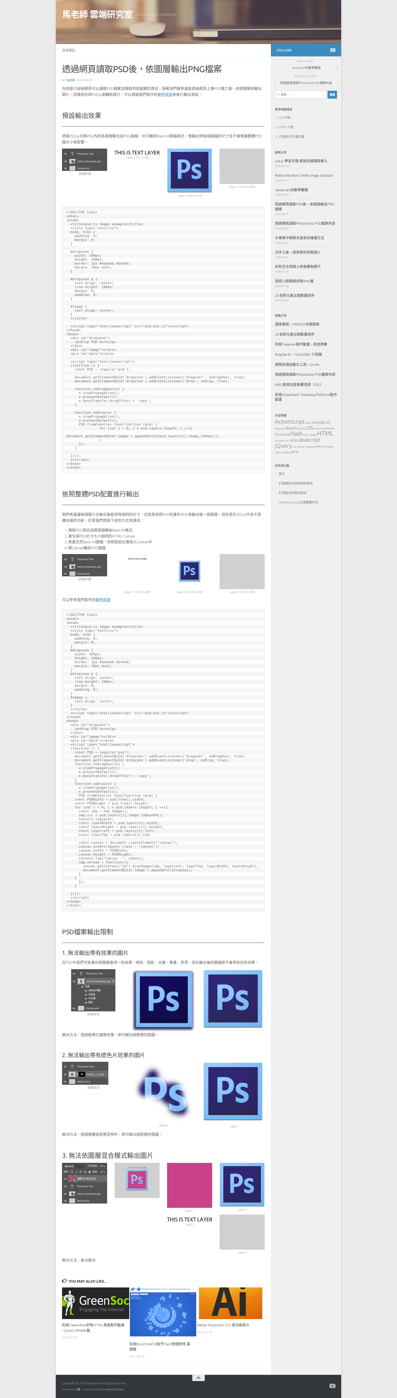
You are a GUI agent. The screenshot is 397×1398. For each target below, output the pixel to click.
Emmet (330, 428)
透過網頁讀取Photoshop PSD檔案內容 (305, 223)
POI (324, 447)
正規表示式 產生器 (291, 136)
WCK (295, 452)
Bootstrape (280, 428)
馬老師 (70, 80)
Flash (297, 434)
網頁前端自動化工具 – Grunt (297, 364)
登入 (282, 474)
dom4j (317, 428)
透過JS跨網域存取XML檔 (294, 281)
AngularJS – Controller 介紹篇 (298, 354)
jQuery (283, 446)
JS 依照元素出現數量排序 (294, 295)
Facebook (282, 434)
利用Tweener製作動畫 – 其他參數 (301, 344)
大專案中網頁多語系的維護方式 (299, 238)
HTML (325, 433)
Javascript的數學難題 (291, 190)
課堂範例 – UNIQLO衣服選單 (297, 324)
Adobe (308, 423)
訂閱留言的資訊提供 (293, 493)
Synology (285, 452)
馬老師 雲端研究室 (97, 14)
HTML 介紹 (286, 127)
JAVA (293, 440)
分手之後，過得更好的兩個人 (298, 252)
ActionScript (290, 421)
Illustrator (280, 441)
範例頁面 (165, 94)
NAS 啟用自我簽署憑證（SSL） (299, 384)
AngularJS (321, 422)
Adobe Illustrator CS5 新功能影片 (223, 1325)
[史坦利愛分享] (332, 50)
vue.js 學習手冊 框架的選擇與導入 (301, 161)
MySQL (301, 447)
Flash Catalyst (310, 435)
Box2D (291, 428)
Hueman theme (114, 1389)
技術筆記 (68, 50)
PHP (318, 446)
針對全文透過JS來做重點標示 (298, 266)
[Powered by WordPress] (78, 1389)
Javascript (309, 440)
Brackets (301, 428)
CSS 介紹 (284, 117)
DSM (322, 428)
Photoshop (310, 447)
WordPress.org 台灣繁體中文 (298, 502)
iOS (287, 441)
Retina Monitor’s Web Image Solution (304, 175)
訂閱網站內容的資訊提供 (296, 483)
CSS (309, 427)
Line (294, 447)
